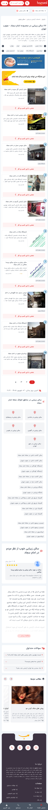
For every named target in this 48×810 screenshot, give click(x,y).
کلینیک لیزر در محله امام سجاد (32, 508)
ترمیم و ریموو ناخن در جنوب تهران (32, 527)
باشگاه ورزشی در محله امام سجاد (31, 487)
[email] (36, 747)
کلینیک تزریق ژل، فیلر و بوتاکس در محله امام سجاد (25, 498)
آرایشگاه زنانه (30, 51)
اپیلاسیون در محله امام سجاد (34, 532)
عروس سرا (20, 51)
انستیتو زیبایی (10, 51)
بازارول (43, 19)
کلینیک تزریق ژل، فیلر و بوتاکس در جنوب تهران (26, 503)
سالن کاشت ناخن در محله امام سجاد (30, 455)
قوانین (13, 790)
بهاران (12, 46)
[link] (24, 99)
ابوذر (18, 46)
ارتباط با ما (37, 796)
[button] (16, 382)
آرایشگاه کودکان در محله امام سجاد (30, 466)
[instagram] (28, 747)
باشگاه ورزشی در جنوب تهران (32, 492)
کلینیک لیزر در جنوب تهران (33, 514)
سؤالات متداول (11, 786)
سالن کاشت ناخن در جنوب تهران (31, 461)
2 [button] (26, 382)
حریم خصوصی (11, 793)
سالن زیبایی (21, 19)
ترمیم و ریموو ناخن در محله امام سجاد (31, 523)
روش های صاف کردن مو (34, 708)
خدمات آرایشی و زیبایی (33, 19)
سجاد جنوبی (38, 46)
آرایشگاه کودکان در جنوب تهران (32, 471)
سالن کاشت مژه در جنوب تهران (31, 482)
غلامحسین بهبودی (27, 46)
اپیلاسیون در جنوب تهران (35, 536)
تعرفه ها (37, 788)
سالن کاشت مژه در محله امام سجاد (30, 477)
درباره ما (37, 792)
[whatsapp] (20, 747)
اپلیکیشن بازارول (10, 797)
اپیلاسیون (39, 51)
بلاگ (38, 800)
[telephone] (12, 747)
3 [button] (21, 382)
